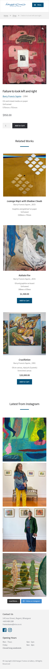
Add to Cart (20, 125)
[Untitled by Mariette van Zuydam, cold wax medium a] (24, 439)
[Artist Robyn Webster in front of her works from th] (24, 530)
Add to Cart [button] (24, 300)
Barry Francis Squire (12, 96)
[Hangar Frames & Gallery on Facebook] (4, 630)
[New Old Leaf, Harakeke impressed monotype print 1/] (24, 575)
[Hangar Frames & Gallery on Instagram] (10, 630)
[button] (43, 29)
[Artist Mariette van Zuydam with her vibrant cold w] (24, 485)
